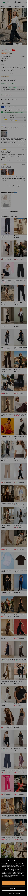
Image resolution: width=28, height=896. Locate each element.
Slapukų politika (20, 875)
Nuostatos (13, 888)
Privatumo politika (7, 876)
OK (13, 883)
